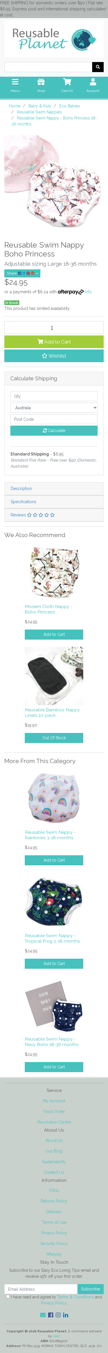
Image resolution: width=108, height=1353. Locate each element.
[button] (54, 356)
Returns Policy (54, 1201)
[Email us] (43, 1315)
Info (88, 291)
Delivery (54, 1211)
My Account (54, 1101)
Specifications (23, 501)
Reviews (19, 515)
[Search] (98, 67)
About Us (54, 1140)
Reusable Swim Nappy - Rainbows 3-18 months (50, 834)
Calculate (56, 430)
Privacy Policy (54, 1233)
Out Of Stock (54, 738)
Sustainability (54, 1161)
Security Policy (54, 1243)
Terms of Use (54, 1222)
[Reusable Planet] (54, 37)
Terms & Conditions (75, 1297)
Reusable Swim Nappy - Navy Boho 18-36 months (52, 1041)
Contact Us (54, 1172)
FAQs (54, 1190)
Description (21, 488)
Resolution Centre (54, 1122)
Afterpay (54, 1254)
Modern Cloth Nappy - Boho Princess (49, 609)
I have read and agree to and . (56, 1300)
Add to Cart (57, 342)
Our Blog (54, 1151)
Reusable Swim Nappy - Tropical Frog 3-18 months (52, 938)
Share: (12, 273)
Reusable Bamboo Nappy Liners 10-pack (52, 712)
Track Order (54, 1111)
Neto (56, 1336)
